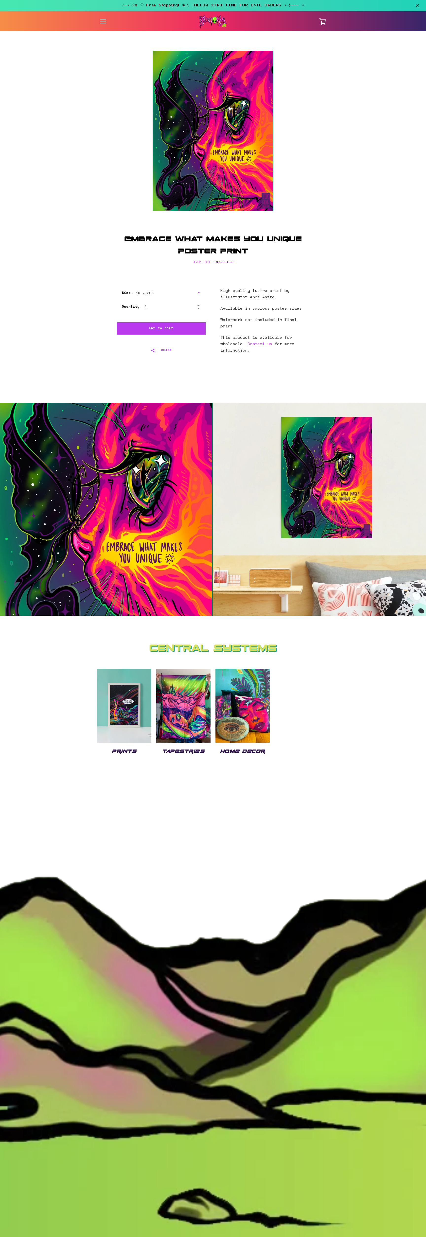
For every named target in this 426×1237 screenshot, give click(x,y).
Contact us (260, 344)
